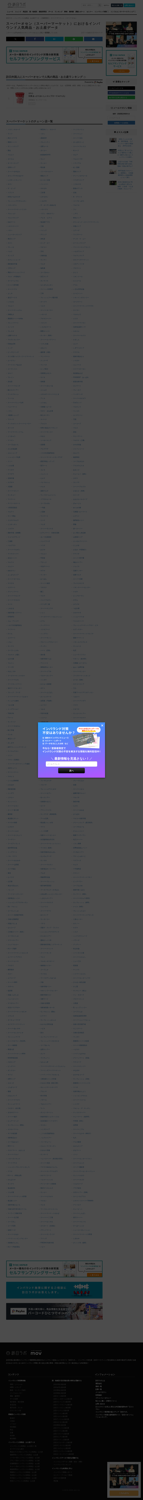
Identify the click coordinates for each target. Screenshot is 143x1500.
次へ (71, 770)
